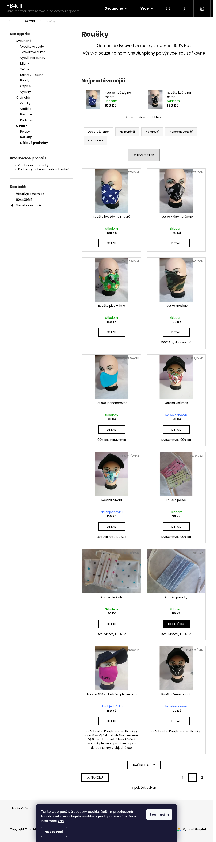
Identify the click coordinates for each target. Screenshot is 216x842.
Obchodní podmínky (33, 165)
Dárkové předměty (34, 143)
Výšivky (25, 92)
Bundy (24, 80)
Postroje (26, 114)
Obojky (25, 103)
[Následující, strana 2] (192, 777)
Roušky (26, 137)
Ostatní (22, 126)
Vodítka (25, 109)
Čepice (25, 86)
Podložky (26, 120)
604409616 (24, 200)
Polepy (25, 131)
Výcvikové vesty (32, 46)
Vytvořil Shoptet (194, 829)
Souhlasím (159, 814)
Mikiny (24, 63)
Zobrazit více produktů (142, 117)
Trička (24, 69)
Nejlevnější (127, 132)
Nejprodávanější (181, 132)
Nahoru (97, 777)
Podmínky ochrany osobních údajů (43, 169)
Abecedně (95, 141)
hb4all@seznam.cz (30, 194)
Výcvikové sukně (33, 52)
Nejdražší (152, 132)
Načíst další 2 (144, 765)
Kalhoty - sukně (31, 75)
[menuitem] (115, 8)
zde (61, 821)
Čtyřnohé (23, 97)
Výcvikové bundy (32, 58)
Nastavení (54, 831)
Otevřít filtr (144, 155)
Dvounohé (23, 41)
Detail (111, 243)
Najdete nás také (28, 205)
